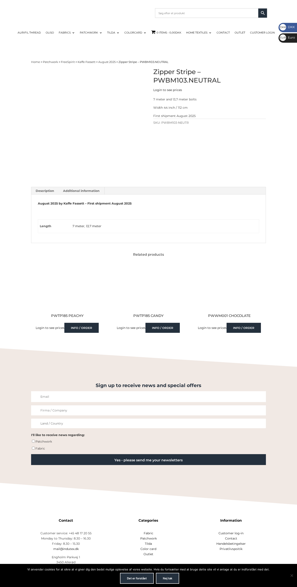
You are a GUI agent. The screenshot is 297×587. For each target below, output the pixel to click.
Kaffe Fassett (86, 62)
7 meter (78, 226)
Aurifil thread (29, 32)
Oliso (50, 32)
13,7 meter (93, 226)
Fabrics (65, 32)
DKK (287, 27)
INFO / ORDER (81, 328)
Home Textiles (196, 32)
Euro (287, 37)
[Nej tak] (291, 575)
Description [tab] (45, 191)
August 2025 (107, 62)
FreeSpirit (68, 62)
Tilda (111, 32)
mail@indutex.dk (66, 549)
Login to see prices (167, 90)
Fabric (40, 448)
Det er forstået (137, 578)
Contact (223, 32)
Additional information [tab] (81, 191)
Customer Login (262, 32)
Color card (148, 549)
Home (35, 62)
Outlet (240, 32)
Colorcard (133, 32)
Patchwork (89, 32)
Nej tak (167, 578)
